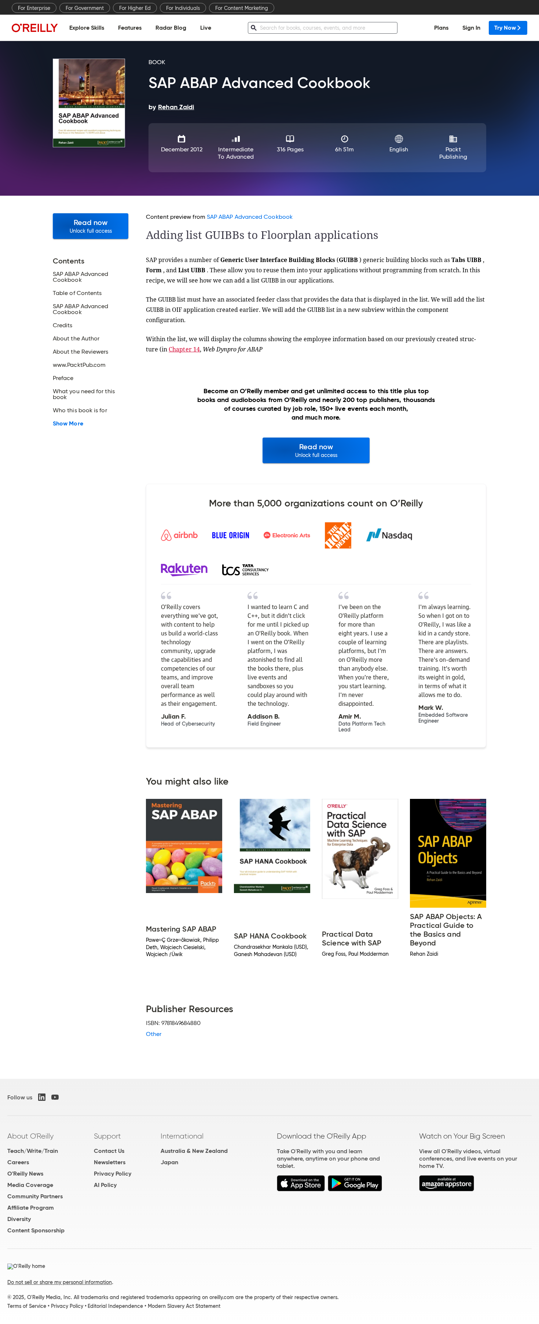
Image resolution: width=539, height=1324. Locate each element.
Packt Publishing (453, 153)
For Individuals (183, 8)
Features (130, 28)
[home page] (35, 28)
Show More (68, 424)
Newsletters (109, 1162)
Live (205, 28)
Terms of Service (26, 1306)
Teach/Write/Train (32, 1151)
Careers (18, 1162)
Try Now (505, 28)
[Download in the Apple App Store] (301, 1189)
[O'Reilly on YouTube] (55, 1097)
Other (153, 1033)
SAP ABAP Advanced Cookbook (250, 216)
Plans (441, 28)
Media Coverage (30, 1185)
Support (107, 1136)
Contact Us (109, 1151)
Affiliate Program (30, 1207)
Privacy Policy (112, 1173)
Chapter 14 (184, 349)
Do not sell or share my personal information (59, 1282)
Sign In (471, 28)
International (182, 1136)
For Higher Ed (135, 8)
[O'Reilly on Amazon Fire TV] (446, 1189)
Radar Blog (170, 28)
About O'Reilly (30, 1136)
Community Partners (35, 1196)
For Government (85, 8)
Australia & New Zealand (194, 1151)
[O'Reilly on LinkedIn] (41, 1097)
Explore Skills (86, 28)
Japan (169, 1162)
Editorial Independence (115, 1306)
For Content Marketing (241, 8)
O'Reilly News (25, 1173)
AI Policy (105, 1185)
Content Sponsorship (36, 1230)
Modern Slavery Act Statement (184, 1306)
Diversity (19, 1219)
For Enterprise (34, 8)
